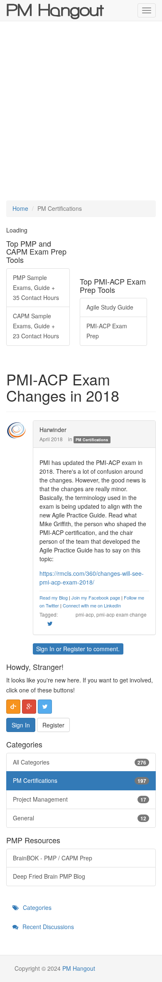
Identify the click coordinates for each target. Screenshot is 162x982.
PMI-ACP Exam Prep (106, 331)
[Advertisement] (81, 111)
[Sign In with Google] (29, 707)
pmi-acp (85, 614)
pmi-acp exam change (121, 614)
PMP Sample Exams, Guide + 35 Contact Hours (36, 287)
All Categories (79, 762)
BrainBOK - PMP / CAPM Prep (52, 858)
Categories (36, 907)
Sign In (45, 649)
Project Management (79, 799)
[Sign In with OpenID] (13, 707)
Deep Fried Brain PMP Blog (49, 876)
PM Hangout (78, 968)
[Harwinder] (18, 430)
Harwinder (52, 429)
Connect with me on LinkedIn (92, 605)
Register (74, 649)
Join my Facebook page (95, 597)
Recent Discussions (47, 926)
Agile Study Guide (109, 307)
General (79, 818)
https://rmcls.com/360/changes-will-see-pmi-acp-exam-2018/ (91, 577)
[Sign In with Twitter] (45, 707)
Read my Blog (53, 597)
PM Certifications (92, 439)
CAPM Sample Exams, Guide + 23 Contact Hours (36, 326)
